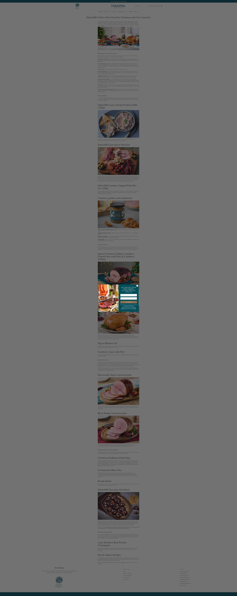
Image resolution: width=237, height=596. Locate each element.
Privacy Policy (134, 308)
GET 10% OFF (128, 302)
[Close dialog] (137, 286)
